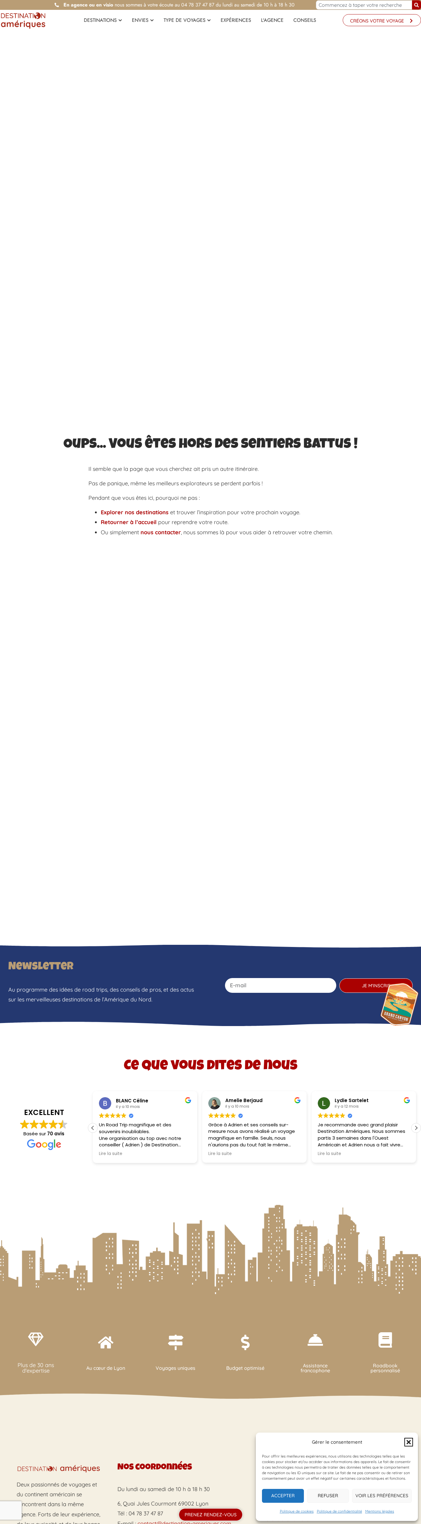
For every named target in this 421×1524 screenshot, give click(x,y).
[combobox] (364, 5)
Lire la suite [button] (110, 1154)
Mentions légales (379, 1511)
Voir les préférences (381, 1495)
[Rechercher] (416, 5)
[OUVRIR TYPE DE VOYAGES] (209, 20)
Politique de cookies (297, 1511)
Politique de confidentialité (339, 1511)
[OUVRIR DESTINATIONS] (120, 20)
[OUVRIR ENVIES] (152, 20)
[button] (409, 1442)
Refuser (328, 1495)
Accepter (283, 1495)
